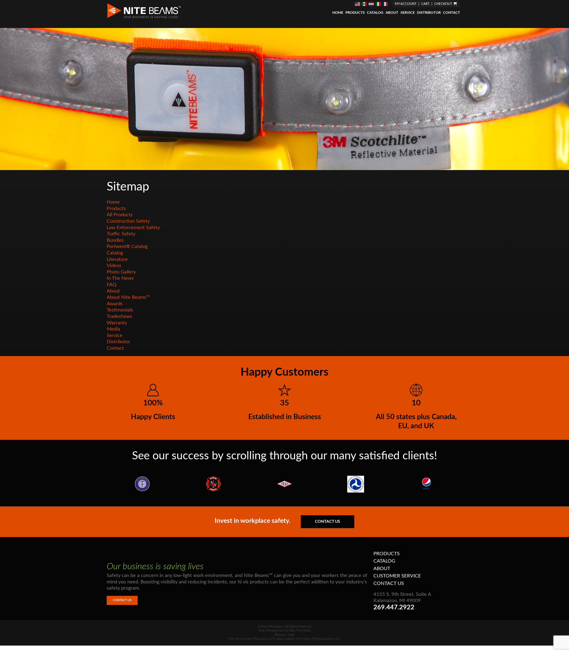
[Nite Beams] (144, 17)
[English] (358, 3)
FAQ (111, 284)
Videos (114, 265)
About (392, 12)
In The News (120, 278)
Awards (115, 303)
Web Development (271, 630)
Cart (425, 4)
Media (113, 329)
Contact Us (327, 522)
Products (355, 12)
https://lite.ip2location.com (321, 638)
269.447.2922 (393, 607)
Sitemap (279, 634)
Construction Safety (128, 221)
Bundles (115, 240)
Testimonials (120, 309)
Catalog (375, 12)
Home (337, 12)
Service (408, 12)
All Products (120, 214)
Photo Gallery (121, 272)
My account (406, 4)
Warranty (117, 322)
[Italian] (378, 3)
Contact (451, 12)
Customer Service (397, 575)
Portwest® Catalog (127, 246)
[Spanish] (364, 3)
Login (291, 634)
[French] (385, 3)
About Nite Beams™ (128, 297)
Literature (117, 259)
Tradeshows (119, 316)
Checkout (443, 4)
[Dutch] (371, 3)
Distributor (429, 12)
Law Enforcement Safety (133, 227)
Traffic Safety (121, 233)
